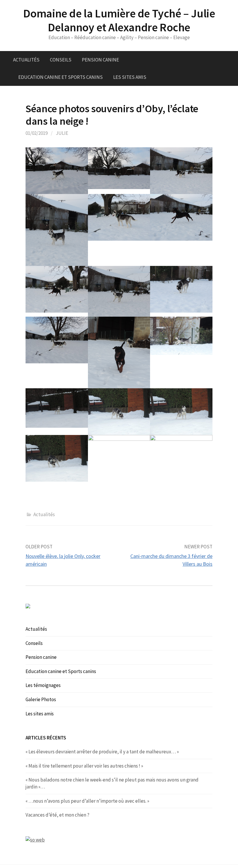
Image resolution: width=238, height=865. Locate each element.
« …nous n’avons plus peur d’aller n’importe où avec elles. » (87, 801)
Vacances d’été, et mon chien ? (57, 815)
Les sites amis (129, 77)
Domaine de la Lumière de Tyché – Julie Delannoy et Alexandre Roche (119, 20)
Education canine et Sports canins (60, 77)
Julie (62, 133)
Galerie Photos (41, 699)
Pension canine (100, 60)
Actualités (26, 60)
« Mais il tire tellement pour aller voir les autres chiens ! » (84, 766)
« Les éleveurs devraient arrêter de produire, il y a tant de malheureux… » (102, 751)
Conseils (60, 60)
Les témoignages (43, 685)
